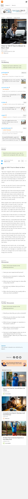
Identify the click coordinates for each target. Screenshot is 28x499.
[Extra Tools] (25, 161)
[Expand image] (14, 31)
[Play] (2, 161)
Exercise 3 (3, 260)
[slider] (1, 163)
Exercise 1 (3, 60)
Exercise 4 (3, 301)
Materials (14, 5)
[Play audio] (8, 73)
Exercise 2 (3, 148)
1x (22, 161)
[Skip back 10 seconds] (19, 161)
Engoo (3, 17)
